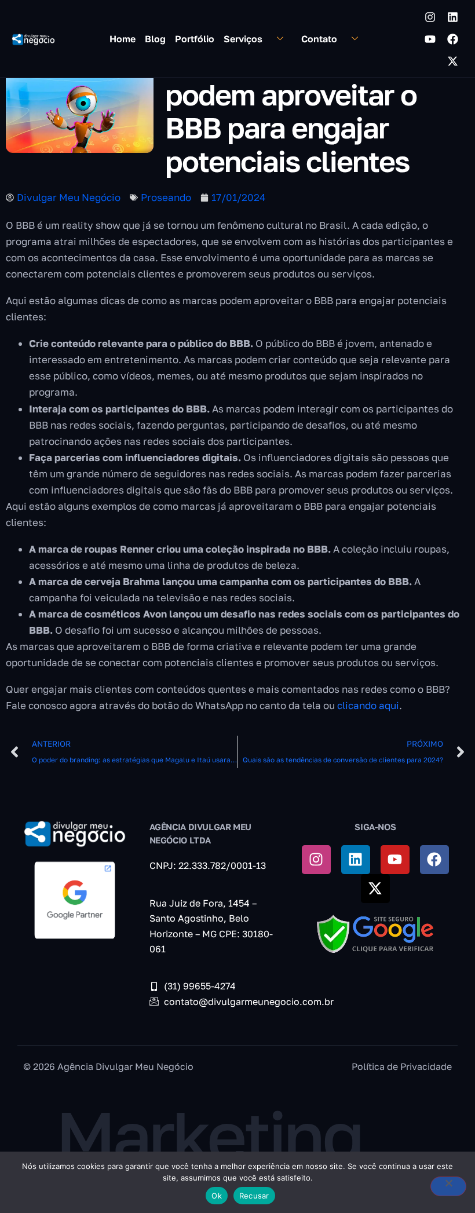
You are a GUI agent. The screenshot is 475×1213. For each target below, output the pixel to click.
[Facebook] (452, 39)
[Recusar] (448, 1186)
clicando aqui (368, 705)
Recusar (254, 1195)
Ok (216, 1195)
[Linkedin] (452, 17)
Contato (319, 39)
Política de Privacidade (402, 1066)
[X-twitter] (452, 61)
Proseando (166, 197)
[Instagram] (430, 17)
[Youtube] (430, 39)
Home (122, 39)
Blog (155, 39)
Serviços (243, 39)
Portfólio (194, 39)
